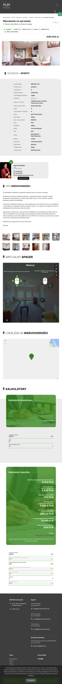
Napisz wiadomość (23, 178)
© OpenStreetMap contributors (53, 378)
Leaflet (37, 378)
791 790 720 (36, 626)
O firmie (11, 661)
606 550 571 (36, 605)
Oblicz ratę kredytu (12, 31)
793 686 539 (37, 616)
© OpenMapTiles (43, 378)
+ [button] (5, 341)
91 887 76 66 (15, 609)
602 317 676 (36, 643)
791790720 (18, 171)
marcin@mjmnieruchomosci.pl (42, 619)
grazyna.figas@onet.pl (40, 646)
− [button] (5, 343)
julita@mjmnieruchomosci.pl (41, 608)
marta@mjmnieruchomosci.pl (24, 175)
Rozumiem (31, 680)
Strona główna (13, 659)
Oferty (11, 663)
